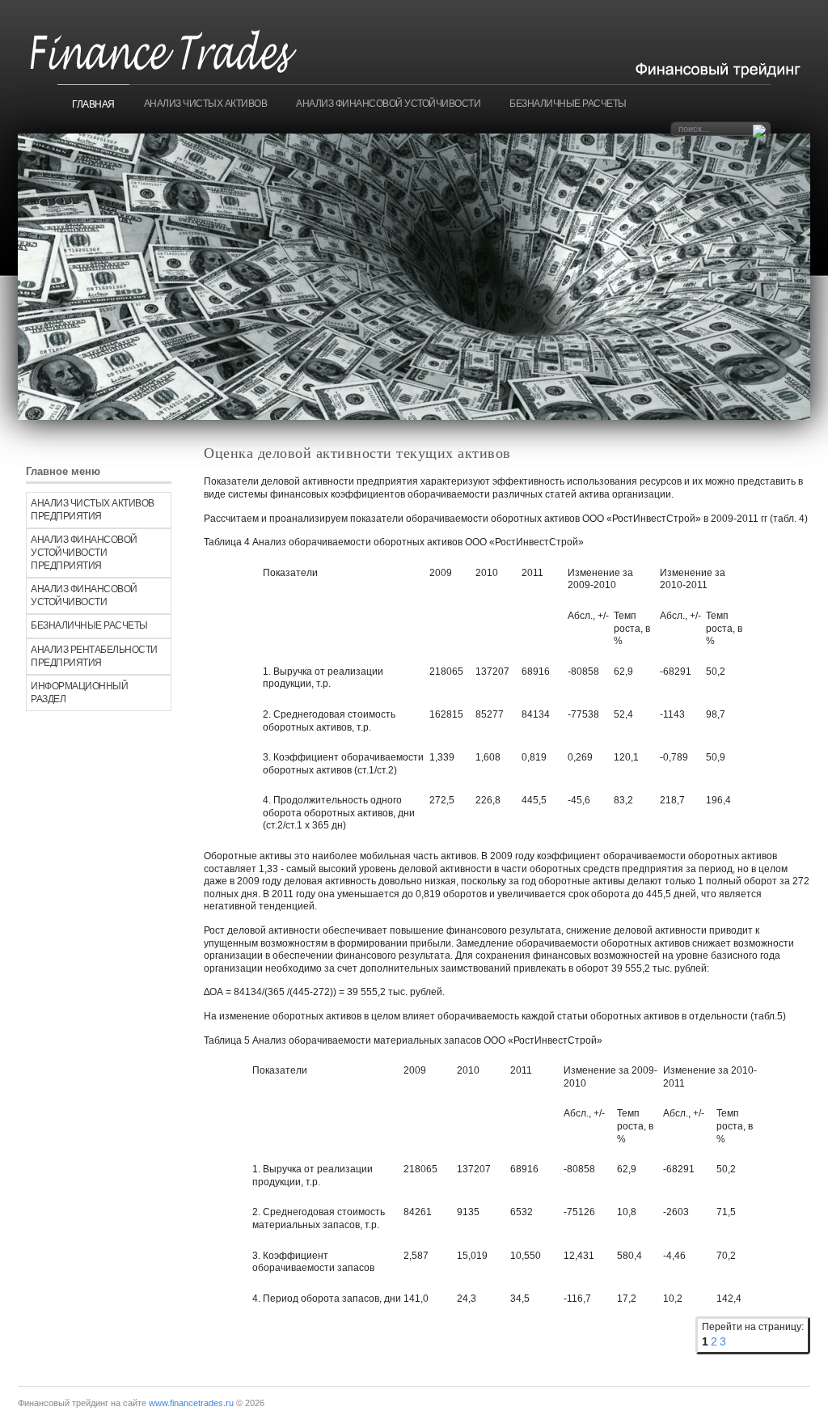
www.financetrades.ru (191, 1403)
